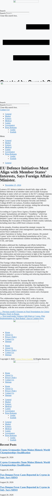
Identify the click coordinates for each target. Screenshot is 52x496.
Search (2, 13)
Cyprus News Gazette (24, 359)
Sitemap (8, 341)
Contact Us (9, 339)
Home (7, 332)
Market (8, 116)
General (8, 114)
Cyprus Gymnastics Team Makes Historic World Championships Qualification (25, 451)
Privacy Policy (11, 337)
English (13, 132)
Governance (10, 125)
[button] (26, 11)
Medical (8, 121)
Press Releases (11, 127)
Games (8, 123)
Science (8, 118)
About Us (9, 335)
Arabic (13, 130)
